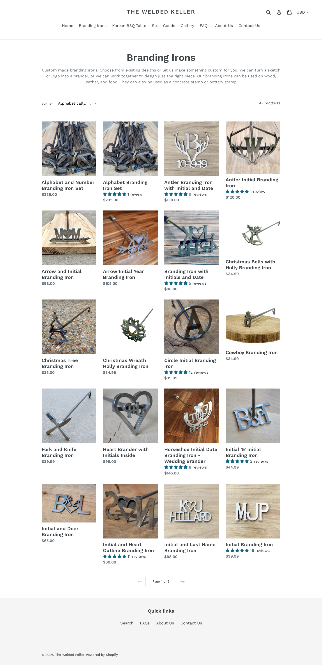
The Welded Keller (161, 12)
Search (126, 623)
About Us (165, 623)
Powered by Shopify (102, 655)
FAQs (145, 623)
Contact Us (191, 623)
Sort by (47, 103)
